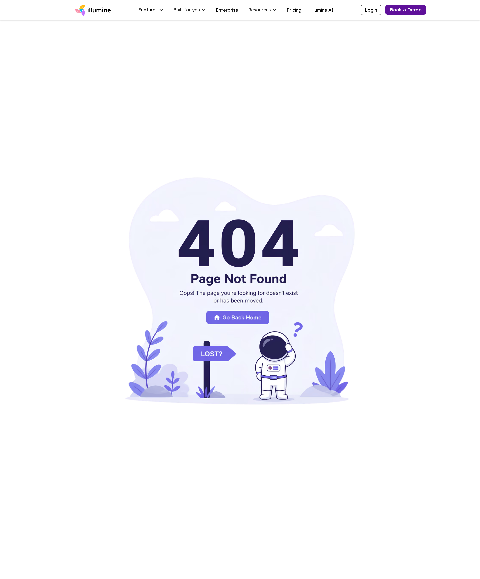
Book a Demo (406, 10)
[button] (151, 10)
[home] (94, 9)
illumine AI (323, 10)
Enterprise (227, 10)
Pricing (294, 10)
